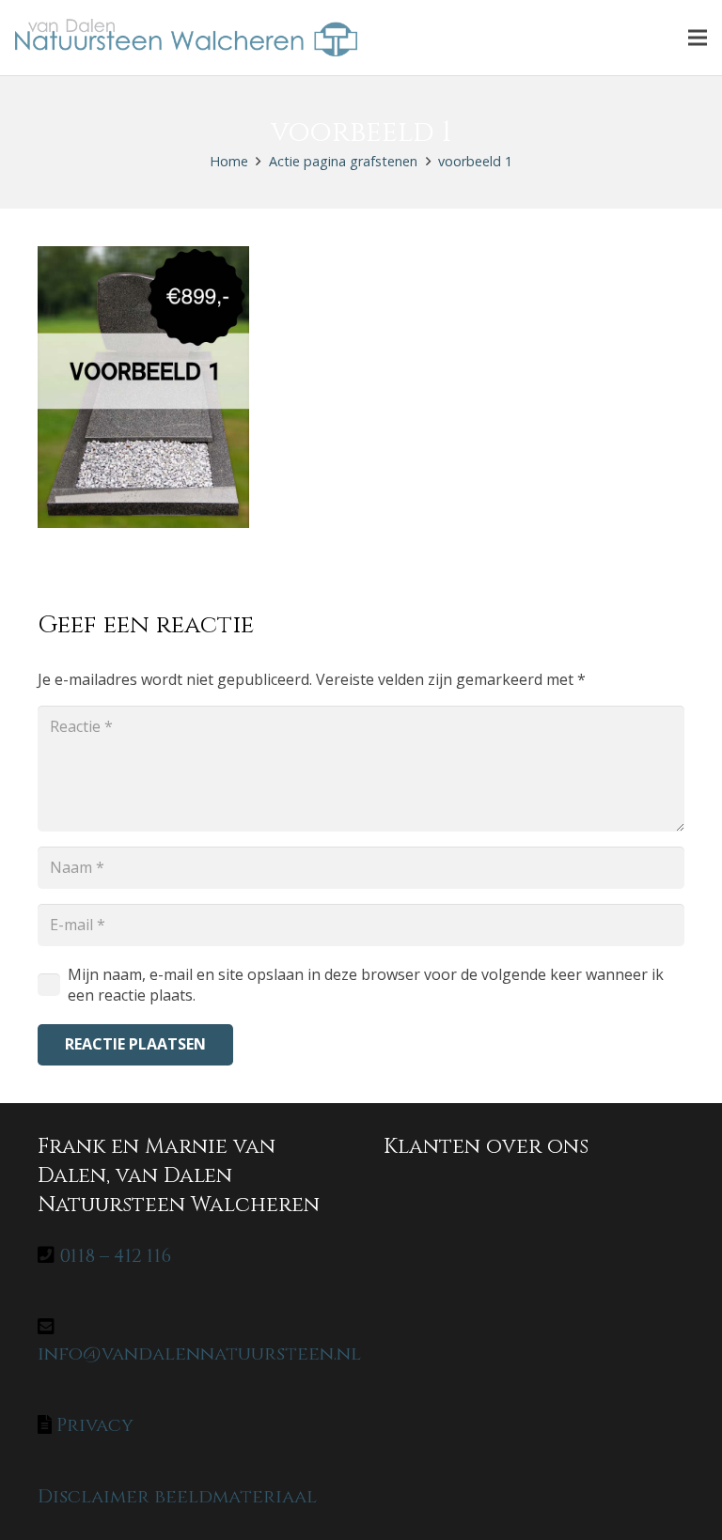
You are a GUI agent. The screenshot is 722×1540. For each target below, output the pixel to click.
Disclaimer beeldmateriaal (177, 1496)
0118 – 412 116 (115, 1255)
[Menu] (697, 37)
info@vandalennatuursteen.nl (199, 1353)
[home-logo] (186, 37)
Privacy (94, 1425)
